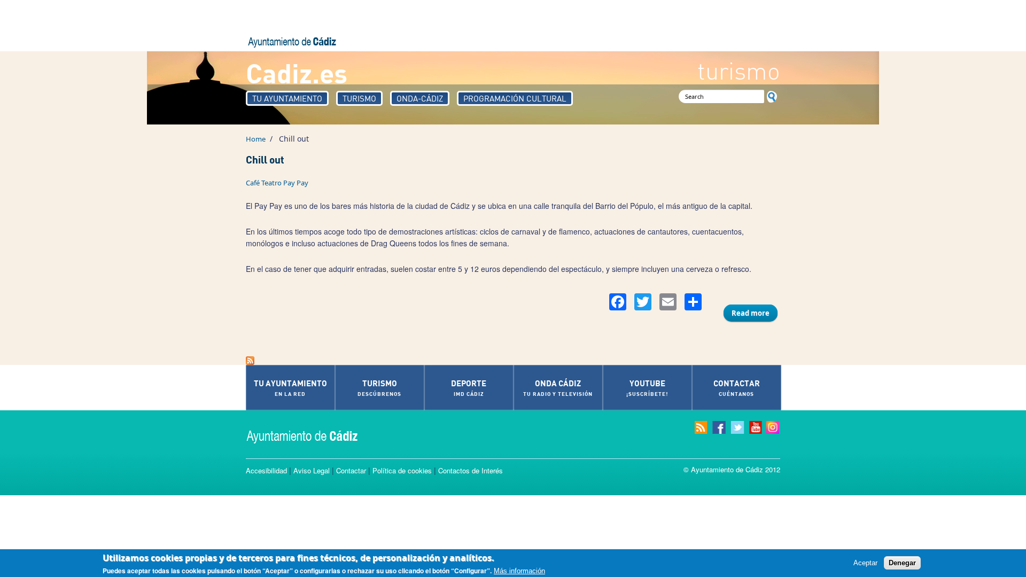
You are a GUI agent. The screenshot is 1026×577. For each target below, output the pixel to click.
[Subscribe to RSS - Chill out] (513, 360)
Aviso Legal (311, 470)
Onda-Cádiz (420, 98)
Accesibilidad (266, 470)
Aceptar (865, 563)
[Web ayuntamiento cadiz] (312, 435)
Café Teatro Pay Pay (277, 183)
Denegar (902, 563)
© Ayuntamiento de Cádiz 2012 (731, 469)
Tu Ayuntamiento (287, 98)
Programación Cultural (514, 98)
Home (256, 139)
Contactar (351, 470)
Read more (755, 313)
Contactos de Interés (470, 470)
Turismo (359, 98)
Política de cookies (402, 470)
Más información (519, 571)
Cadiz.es (296, 72)
